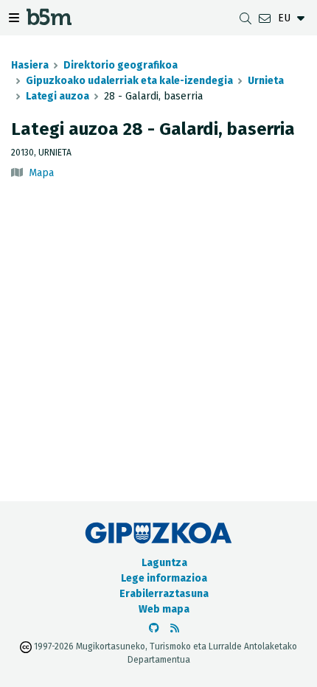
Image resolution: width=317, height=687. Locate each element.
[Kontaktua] (265, 18)
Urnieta (266, 80)
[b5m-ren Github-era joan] (154, 628)
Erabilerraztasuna (164, 593)
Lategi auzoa (57, 96)
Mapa (41, 173)
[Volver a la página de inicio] (49, 21)
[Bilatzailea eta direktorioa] (245, 18)
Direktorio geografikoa (120, 65)
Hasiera (30, 65)
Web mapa (164, 609)
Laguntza (164, 563)
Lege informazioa (164, 578)
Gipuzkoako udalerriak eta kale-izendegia (129, 80)
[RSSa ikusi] (174, 628)
